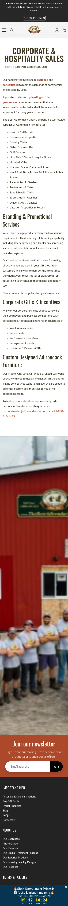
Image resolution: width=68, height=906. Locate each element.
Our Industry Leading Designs (19, 862)
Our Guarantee (11, 838)
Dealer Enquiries (12, 805)
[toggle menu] (4, 30)
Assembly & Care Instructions (19, 796)
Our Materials (10, 848)
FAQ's (6, 815)
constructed (11, 84)
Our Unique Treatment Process (20, 852)
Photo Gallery (10, 843)
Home (8, 66)
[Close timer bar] (66, 887)
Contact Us (9, 819)
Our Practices (10, 866)
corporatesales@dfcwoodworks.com (25, 411)
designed (42, 79)
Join (56, 766)
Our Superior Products (16, 857)
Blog (5, 810)
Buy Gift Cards (11, 801)
